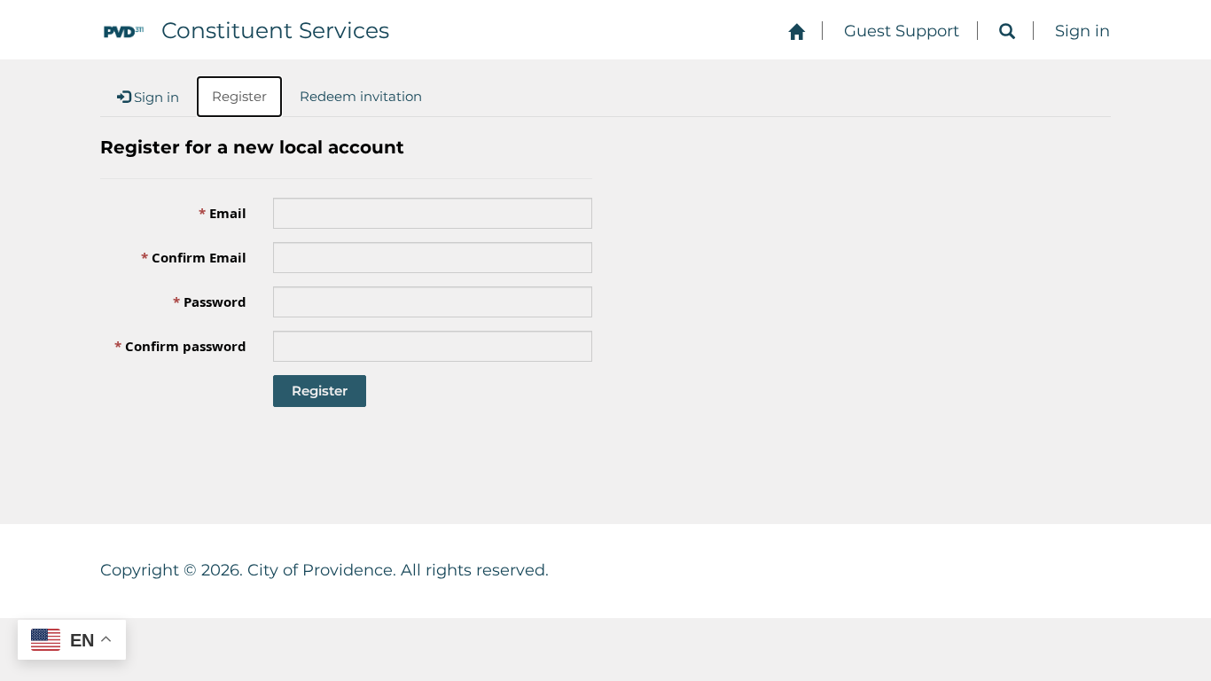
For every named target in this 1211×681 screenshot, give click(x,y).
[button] (1007, 32)
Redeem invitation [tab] (361, 96)
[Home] (796, 32)
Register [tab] (239, 96)
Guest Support (901, 31)
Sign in (1082, 31)
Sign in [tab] (154, 97)
